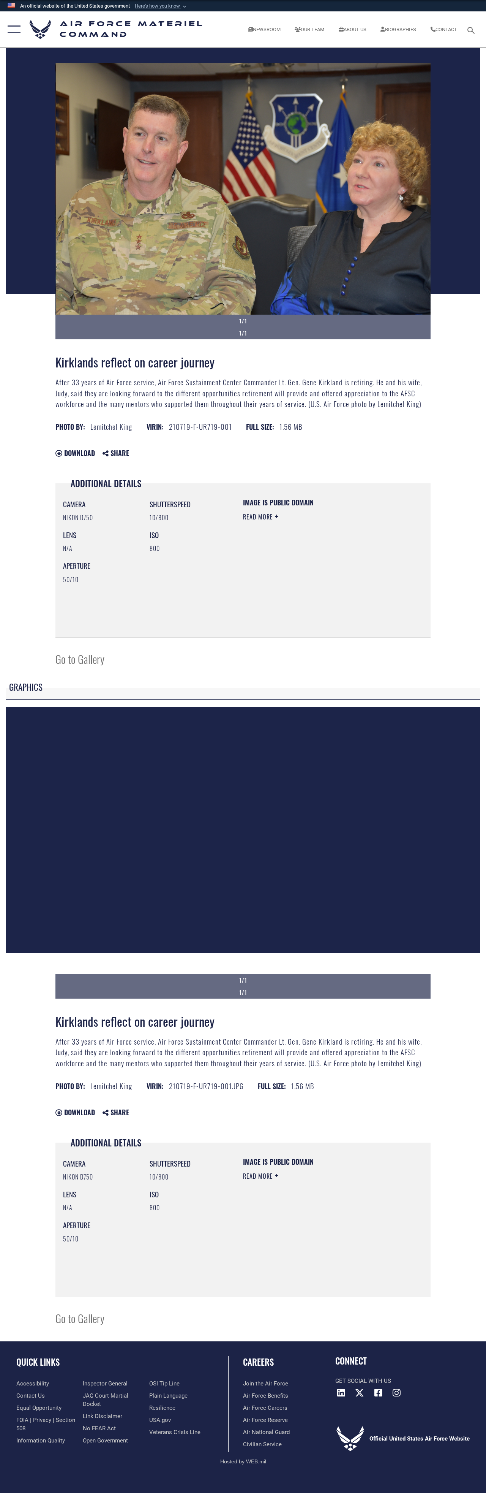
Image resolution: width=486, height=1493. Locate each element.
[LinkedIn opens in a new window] (341, 1392)
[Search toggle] (472, 29)
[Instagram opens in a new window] (396, 1392)
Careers (258, 1362)
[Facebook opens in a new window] (378, 1392)
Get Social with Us (363, 1380)
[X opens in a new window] (359, 1392)
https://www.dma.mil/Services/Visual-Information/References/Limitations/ (311, 581)
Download (78, 453)
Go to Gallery (79, 659)
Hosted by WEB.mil (243, 1461)
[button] (161, 6)
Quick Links (38, 1362)
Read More (259, 516)
